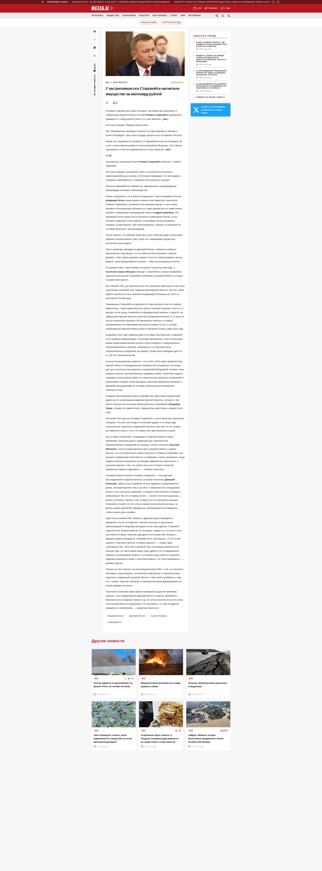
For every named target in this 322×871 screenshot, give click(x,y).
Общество (113, 15)
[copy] (95, 56)
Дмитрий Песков (137, 616)
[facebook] (95, 31)
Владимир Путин (116, 616)
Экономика (129, 15)
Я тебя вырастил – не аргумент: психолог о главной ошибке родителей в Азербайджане (102, 2)
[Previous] (273, 2)
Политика (98, 15)
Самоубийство (115, 622)
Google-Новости (94, 83)
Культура (144, 15)
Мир (183, 15)
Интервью (194, 15)
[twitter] (95, 40)
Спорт (174, 15)
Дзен (94, 66)
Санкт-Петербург (159, 616)
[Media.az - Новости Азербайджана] (103, 8)
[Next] (278, 2)
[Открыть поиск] (222, 15)
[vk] (95, 48)
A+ (115, 103)
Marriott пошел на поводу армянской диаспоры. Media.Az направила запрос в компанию (209, 2)
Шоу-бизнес (160, 15)
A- (107, 102)
